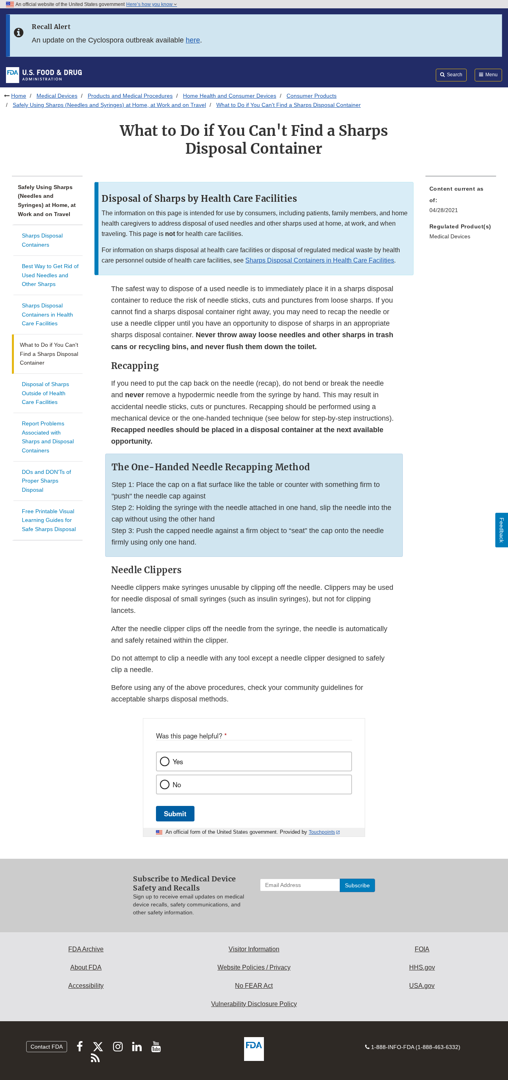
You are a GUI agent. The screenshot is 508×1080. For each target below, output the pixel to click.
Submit (175, 813)
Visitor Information (254, 949)
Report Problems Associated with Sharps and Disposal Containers (48, 437)
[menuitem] (460, 202)
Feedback (501, 530)
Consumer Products (312, 96)
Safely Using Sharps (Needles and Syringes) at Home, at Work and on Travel (109, 105)
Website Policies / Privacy (254, 967)
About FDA (86, 967)
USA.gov (422, 985)
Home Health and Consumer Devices (229, 96)
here (193, 40)
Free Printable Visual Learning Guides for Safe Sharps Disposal (49, 520)
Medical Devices (57, 96)
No (177, 784)
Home (18, 96)
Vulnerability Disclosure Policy (254, 1004)
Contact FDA (47, 1046)
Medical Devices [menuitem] (449, 236)
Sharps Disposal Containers (42, 240)
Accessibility (86, 985)
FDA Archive (86, 949)
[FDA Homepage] (44, 74)
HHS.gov (422, 967)
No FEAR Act (254, 985)
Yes (178, 761)
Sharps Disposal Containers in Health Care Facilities (47, 314)
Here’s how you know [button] (150, 4)
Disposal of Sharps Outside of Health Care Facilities (45, 393)
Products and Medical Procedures (130, 96)
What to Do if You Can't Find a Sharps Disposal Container (49, 354)
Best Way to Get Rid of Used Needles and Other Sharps (50, 275)
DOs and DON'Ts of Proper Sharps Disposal (46, 481)
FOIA (422, 949)
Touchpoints (322, 832)
